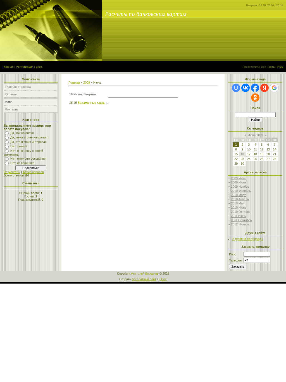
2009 (86, 82)
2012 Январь (240, 224)
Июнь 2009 (255, 135)
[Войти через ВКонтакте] (245, 88)
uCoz (163, 279)
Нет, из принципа (22, 163)
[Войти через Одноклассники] (255, 97)
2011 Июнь (238, 216)
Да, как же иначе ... (23, 133)
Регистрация (24, 66)
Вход (39, 66)
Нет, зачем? (18, 146)
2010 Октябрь (241, 211)
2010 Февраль (241, 190)
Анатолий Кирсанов (145, 273)
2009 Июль (238, 182)
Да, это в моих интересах (28, 141)
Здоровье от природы (247, 238)
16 (242, 154)
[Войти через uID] (236, 88)
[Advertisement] (133, 111)
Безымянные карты (91, 102)
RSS (280, 66)
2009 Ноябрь (240, 186)
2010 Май (237, 203)
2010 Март (238, 195)
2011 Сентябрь (241, 220)
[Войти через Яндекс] (264, 88)
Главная (8, 66)
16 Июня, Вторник (83, 94)
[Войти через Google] (274, 87)
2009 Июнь (238, 178)
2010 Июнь (238, 207)
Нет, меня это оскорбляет (28, 158)
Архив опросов (33, 172)
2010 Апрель (240, 199)
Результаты (12, 172)
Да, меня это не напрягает (29, 137)
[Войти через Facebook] (255, 88)
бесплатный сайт (144, 279)
